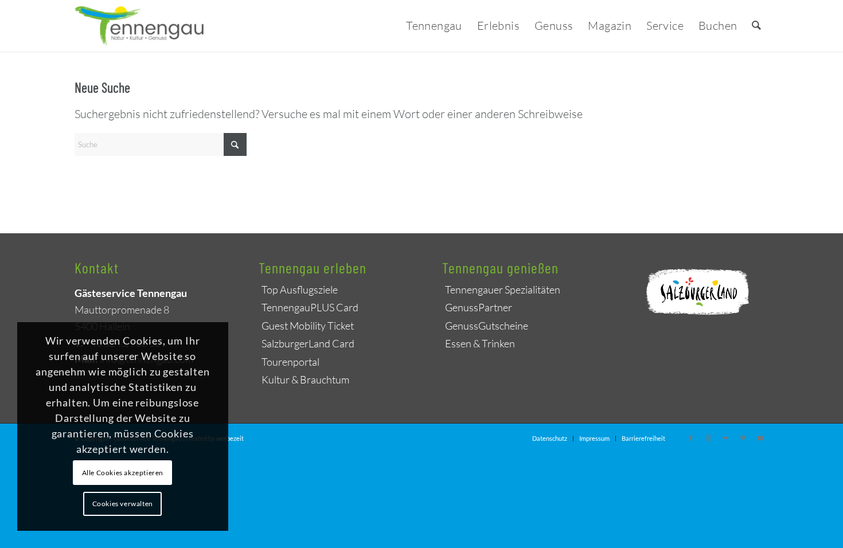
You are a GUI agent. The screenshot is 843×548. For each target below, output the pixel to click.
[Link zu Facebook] (691, 438)
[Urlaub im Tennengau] (140, 26)
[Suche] (756, 26)
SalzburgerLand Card (308, 343)
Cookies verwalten (122, 503)
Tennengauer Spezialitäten (502, 289)
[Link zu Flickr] (725, 438)
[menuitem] (434, 26)
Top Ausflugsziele (300, 289)
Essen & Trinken (480, 343)
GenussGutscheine (486, 325)
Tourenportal (290, 361)
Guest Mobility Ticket (308, 325)
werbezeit (230, 438)
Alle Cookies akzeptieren (122, 472)
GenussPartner (478, 307)
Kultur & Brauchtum (305, 379)
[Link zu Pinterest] (742, 438)
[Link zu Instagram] (708, 438)
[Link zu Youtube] (759, 438)
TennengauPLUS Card (310, 307)
